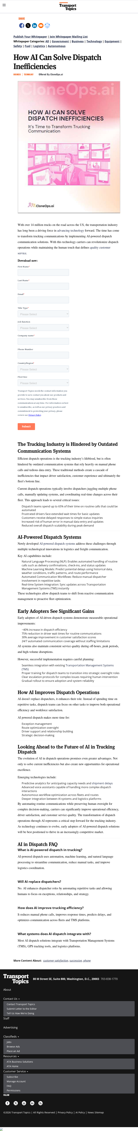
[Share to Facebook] (21, 26)
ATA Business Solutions (20, 1061)
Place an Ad (13, 1051)
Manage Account (16, 1081)
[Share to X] (28, 26)
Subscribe (12, 1076)
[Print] (47, 26)
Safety (17, 46)
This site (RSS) (40, 1103)
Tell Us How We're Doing (20, 1013)
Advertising (10, 1027)
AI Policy (80, 1112)
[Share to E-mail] (40, 26)
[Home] (69, 6)
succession (76, 961)
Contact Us (10, 999)
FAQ (9, 1085)
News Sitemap (96, 1112)
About (7, 990)
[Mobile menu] (4, 5)
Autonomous (56, 46)
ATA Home (12, 1066)
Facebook (7, 1103)
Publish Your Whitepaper (30, 37)
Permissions (13, 1090)
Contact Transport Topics (21, 1004)
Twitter (16, 1103)
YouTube (24, 1103)
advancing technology (70, 230)
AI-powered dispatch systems (57, 543)
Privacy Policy (65, 1112)
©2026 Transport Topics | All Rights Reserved (29, 1112)
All (47, 41)
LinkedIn (32, 1103)
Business (78, 41)
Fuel (27, 46)
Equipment (112, 41)
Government (60, 41)
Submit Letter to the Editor (22, 1008)
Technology (94, 41)
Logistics (39, 46)
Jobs (9, 1042)
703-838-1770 (109, 979)
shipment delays (102, 783)
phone (87, 961)
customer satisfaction (55, 961)
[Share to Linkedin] (34, 26)
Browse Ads (13, 1046)
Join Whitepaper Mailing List (69, 37)
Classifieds (10, 1036)
